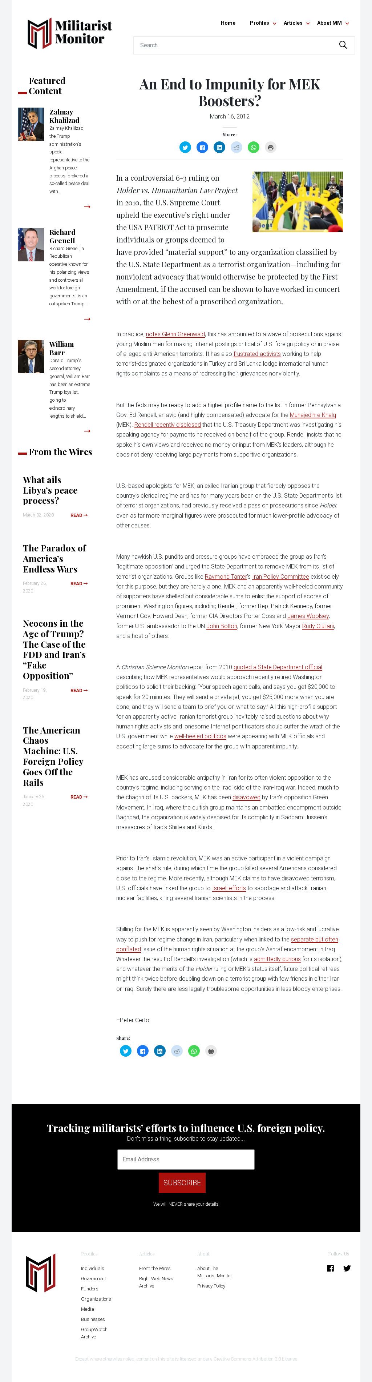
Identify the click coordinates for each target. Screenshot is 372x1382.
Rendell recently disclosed (167, 424)
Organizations (96, 1299)
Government (93, 1278)
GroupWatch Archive (94, 1333)
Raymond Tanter (226, 576)
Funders (89, 1288)
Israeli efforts (229, 888)
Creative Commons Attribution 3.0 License (255, 1359)
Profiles (259, 23)
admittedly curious (277, 959)
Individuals (92, 1268)
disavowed (246, 797)
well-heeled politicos (200, 736)
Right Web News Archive (156, 1282)
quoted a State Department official (278, 667)
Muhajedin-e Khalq (313, 414)
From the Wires (155, 1268)
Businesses (93, 1319)
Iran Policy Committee (280, 576)
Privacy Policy (211, 1286)
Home (228, 23)
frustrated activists (257, 353)
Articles (293, 23)
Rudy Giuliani (318, 626)
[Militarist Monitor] (69, 29)
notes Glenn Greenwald (175, 334)
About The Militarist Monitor (214, 1272)
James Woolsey (308, 615)
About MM (329, 23)
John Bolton (221, 626)
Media (87, 1309)
